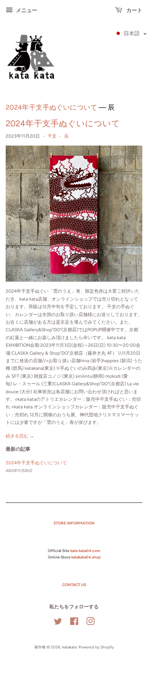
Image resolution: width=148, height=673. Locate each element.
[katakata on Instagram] (90, 623)
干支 (52, 136)
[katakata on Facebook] (74, 623)
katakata (69, 647)
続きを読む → (20, 436)
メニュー (26, 10)
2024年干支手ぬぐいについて (51, 107)
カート (133, 10)
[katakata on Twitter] (58, 623)
